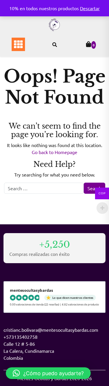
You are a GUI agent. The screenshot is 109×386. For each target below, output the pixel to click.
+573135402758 (20, 337)
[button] (48, 373)
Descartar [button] (90, 8)
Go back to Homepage (54, 152)
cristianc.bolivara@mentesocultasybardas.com (50, 330)
